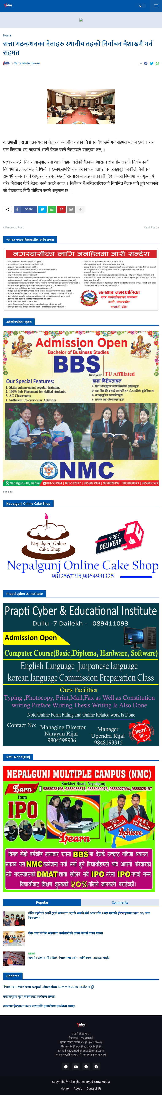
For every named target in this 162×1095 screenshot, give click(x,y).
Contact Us (94, 1088)
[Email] (71, 209)
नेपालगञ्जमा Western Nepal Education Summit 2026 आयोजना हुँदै (48, 987)
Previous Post (14, 227)
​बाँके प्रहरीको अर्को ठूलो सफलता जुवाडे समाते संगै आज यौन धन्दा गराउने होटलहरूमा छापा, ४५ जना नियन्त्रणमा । (89, 915)
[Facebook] (145, 63)
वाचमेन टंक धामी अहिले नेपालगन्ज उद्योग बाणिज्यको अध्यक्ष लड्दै (68, 958)
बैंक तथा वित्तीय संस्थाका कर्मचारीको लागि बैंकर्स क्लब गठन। (65, 933)
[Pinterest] (61, 209)
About (78, 1088)
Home (7, 35)
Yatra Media (102, 1082)
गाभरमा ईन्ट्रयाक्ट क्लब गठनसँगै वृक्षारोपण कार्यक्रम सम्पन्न (39, 1006)
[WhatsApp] (157, 63)
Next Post (150, 227)
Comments (120, 902)
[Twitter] (151, 63)
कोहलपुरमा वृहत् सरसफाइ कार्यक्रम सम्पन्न (29, 997)
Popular (42, 902)
